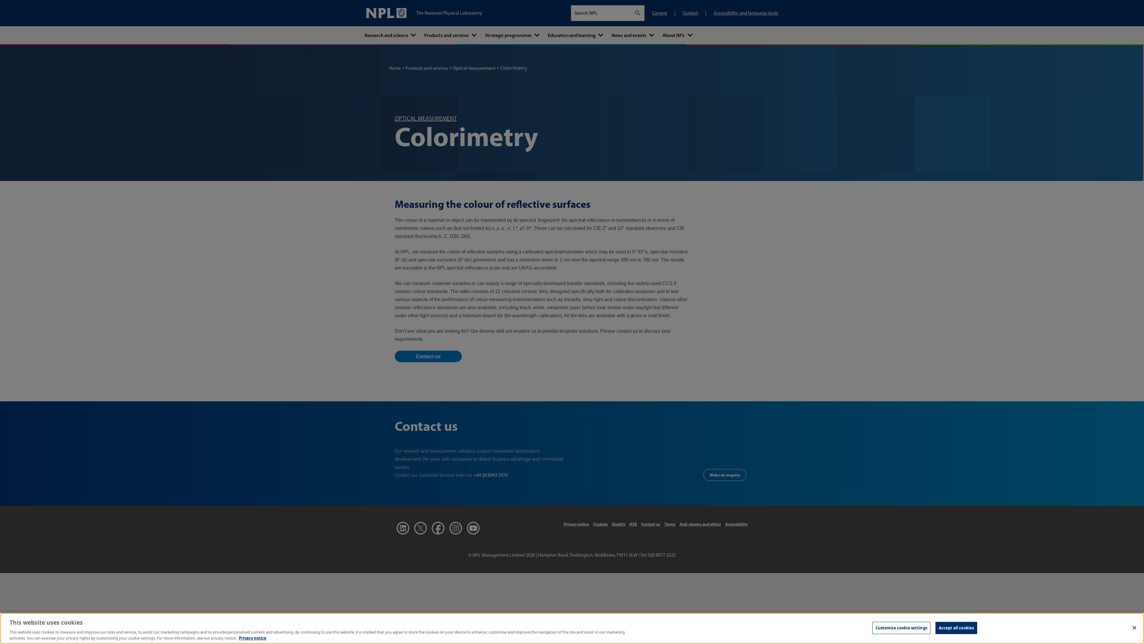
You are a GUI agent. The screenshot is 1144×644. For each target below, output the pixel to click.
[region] (572, 628)
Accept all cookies (956, 628)
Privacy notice (252, 637)
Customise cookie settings (901, 628)
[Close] (1134, 627)
